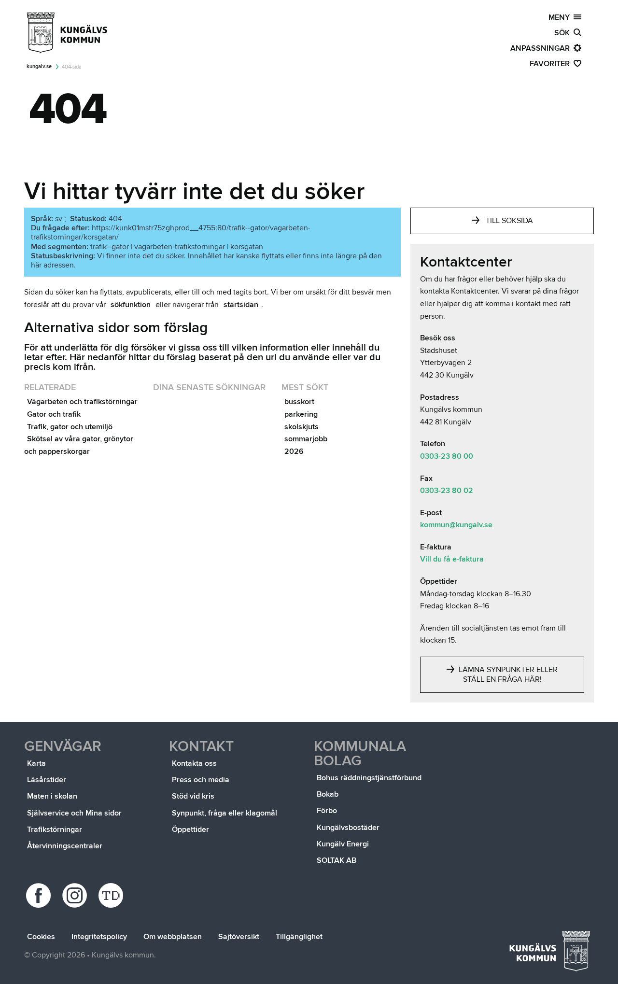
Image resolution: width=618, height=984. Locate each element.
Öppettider (190, 829)
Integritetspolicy (99, 937)
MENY (561, 17)
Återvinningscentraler (64, 846)
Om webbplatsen (172, 937)
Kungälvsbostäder (348, 827)
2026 (294, 451)
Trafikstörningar (54, 829)
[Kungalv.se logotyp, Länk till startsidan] (67, 33)
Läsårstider (46, 780)
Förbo (327, 810)
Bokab (327, 794)
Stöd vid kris (193, 796)
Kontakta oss (194, 763)
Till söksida (509, 220)
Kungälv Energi (343, 844)
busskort (299, 402)
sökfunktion (131, 304)
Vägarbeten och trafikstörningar (82, 402)
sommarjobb (305, 439)
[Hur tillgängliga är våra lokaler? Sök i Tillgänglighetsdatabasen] (112, 895)
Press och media (200, 780)
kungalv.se (39, 66)
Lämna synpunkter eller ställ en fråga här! (507, 674)
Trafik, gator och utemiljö (69, 427)
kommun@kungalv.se (456, 525)
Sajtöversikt (238, 937)
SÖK (564, 33)
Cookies (41, 937)
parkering (301, 414)
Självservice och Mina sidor (74, 813)
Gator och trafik (54, 414)
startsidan (241, 304)
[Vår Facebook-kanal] (40, 895)
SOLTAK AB (336, 860)
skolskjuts (301, 427)
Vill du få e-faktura (452, 559)
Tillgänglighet (299, 937)
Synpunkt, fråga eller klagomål (224, 813)
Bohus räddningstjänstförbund (369, 778)
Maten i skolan (52, 796)
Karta (36, 763)
